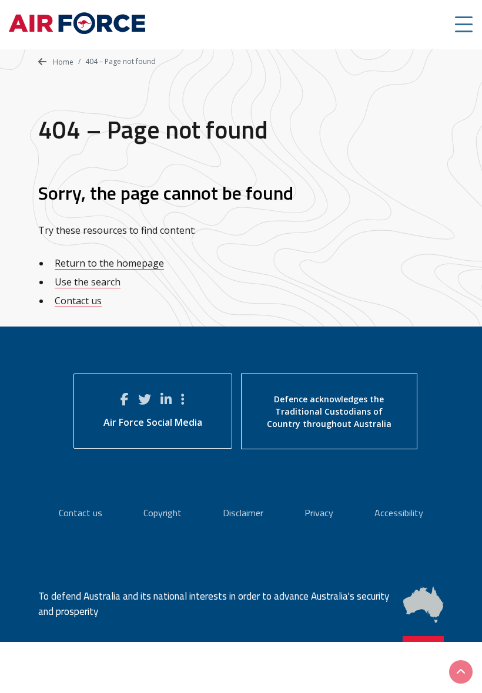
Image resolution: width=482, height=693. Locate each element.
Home (62, 62)
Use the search (87, 281)
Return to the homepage (109, 263)
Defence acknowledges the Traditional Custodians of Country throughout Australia (329, 411)
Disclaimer (243, 513)
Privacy (318, 513)
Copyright (162, 513)
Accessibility (398, 513)
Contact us (78, 300)
